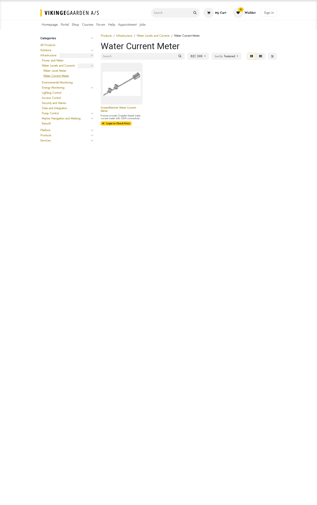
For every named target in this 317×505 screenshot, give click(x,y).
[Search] (195, 13)
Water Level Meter (54, 71)
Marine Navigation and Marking (61, 118)
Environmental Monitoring (57, 82)
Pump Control (50, 113)
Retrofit (46, 123)
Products (45, 135)
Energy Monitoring (53, 87)
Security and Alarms (54, 103)
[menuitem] (49, 25)
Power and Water (53, 60)
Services (45, 140)
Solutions (45, 50)
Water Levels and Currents (58, 65)
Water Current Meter (56, 76)
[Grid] (251, 56)
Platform (45, 130)
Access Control (51, 98)
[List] (260, 56)
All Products (47, 45)
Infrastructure (48, 55)
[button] (226, 56)
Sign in (269, 12)
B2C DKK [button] (197, 56)
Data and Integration (54, 108)
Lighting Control (51, 93)
